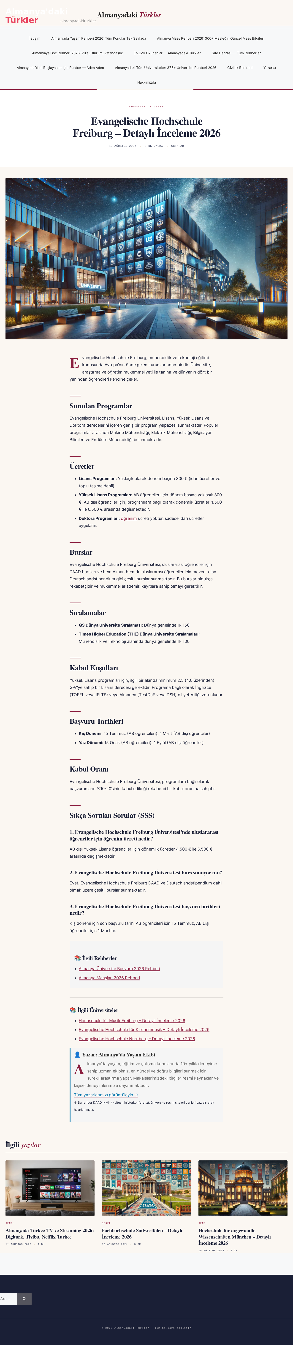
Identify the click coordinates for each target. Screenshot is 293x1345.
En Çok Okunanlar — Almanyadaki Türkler (167, 53)
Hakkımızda (146, 82)
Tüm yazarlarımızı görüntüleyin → (106, 1094)
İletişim (34, 38)
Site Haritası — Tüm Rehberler (236, 53)
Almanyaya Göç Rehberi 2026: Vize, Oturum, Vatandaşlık (77, 53)
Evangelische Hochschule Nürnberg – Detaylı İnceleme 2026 (137, 1038)
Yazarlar (270, 67)
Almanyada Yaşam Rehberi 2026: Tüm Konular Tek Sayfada (98, 38)
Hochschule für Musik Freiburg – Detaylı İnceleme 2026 (132, 1020)
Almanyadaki (129, 14)
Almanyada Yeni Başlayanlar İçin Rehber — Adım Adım (60, 67)
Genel (159, 106)
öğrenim (129, 518)
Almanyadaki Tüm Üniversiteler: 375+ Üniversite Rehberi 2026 (165, 67)
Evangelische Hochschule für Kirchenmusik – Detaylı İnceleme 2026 (144, 1029)
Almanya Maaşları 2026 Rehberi (109, 977)
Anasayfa (137, 106)
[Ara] (24, 1299)
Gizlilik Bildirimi (239, 67)
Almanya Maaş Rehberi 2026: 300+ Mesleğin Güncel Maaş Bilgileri (210, 38)
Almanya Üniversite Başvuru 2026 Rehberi (119, 968)
